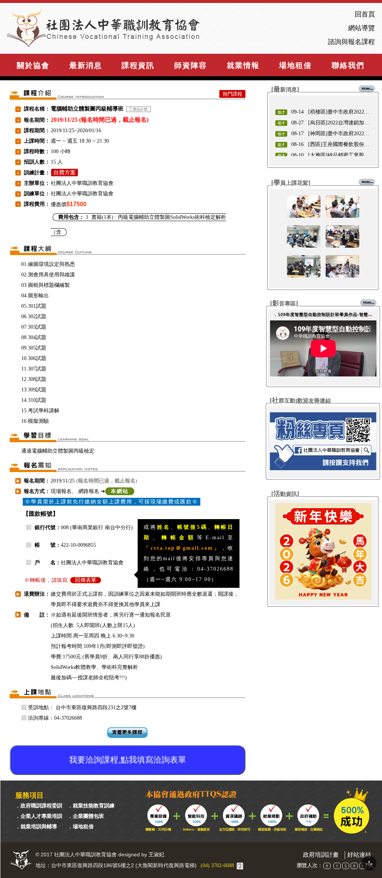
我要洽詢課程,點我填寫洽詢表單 (127, 759)
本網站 (120, 491)
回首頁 (365, 14)
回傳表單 (86, 580)
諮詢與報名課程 (351, 42)
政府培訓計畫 (321, 854)
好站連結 (359, 854)
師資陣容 (190, 65)
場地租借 (295, 65)
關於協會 (33, 65)
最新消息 (85, 65)
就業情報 (243, 65)
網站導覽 (361, 28)
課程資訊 (138, 65)
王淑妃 (156, 854)
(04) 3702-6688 (217, 865)
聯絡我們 (348, 65)
